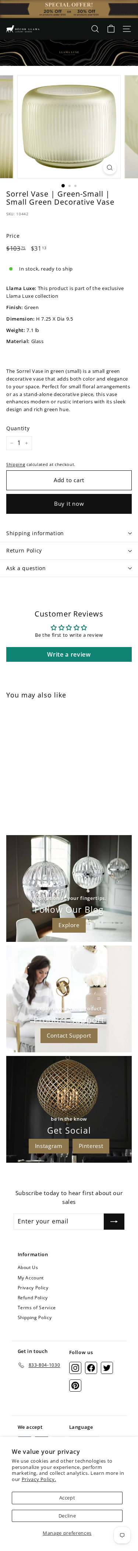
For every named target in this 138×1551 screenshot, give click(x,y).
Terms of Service (37, 1307)
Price (13, 235)
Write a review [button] (69, 654)
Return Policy (24, 550)
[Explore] (69, 888)
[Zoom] (110, 167)
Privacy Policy (33, 1288)
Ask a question (26, 568)
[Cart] (111, 29)
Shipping (15, 464)
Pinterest (91, 1145)
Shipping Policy (35, 1317)
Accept (67, 1497)
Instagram (49, 1145)
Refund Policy (33, 1297)
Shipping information (35, 533)
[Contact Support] (69, 999)
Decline (67, 1515)
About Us (28, 1267)
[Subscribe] (114, 1221)
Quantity (17, 428)
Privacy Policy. (39, 1479)
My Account (31, 1278)
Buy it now (69, 503)
